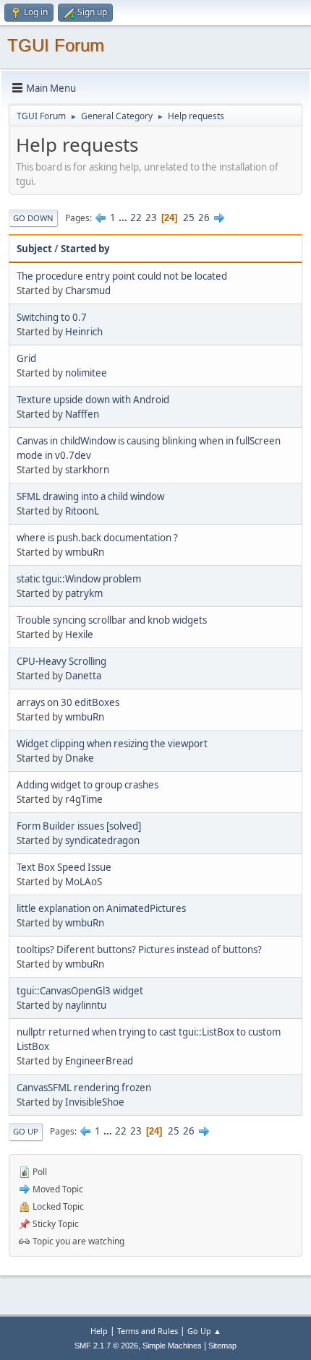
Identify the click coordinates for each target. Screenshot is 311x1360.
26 (204, 217)
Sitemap (222, 1345)
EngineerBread (99, 1060)
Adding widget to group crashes (87, 784)
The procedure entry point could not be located (122, 276)
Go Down (33, 217)
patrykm (84, 593)
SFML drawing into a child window (90, 496)
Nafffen (82, 414)
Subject (34, 248)
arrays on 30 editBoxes (68, 702)
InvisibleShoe (94, 1102)
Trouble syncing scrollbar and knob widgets (112, 620)
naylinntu (85, 1005)
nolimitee (86, 372)
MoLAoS (83, 881)
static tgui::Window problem (79, 578)
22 (136, 217)
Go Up (25, 1131)
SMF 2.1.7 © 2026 (106, 1345)
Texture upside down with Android (93, 399)
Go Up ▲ (204, 1330)
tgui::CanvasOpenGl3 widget (80, 990)
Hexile (79, 634)
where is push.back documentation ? (97, 537)
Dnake (79, 758)
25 (189, 217)
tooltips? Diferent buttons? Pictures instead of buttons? (139, 949)
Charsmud (88, 290)
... (124, 217)
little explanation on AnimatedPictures (101, 908)
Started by (85, 248)
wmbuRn (84, 552)
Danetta (83, 675)
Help (99, 1330)
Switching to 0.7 (52, 317)
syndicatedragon (102, 840)
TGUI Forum (55, 45)
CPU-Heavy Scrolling (61, 661)
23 (151, 217)
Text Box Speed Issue (64, 867)
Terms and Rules (147, 1330)
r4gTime (84, 799)
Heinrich (84, 331)
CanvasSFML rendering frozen (84, 1087)
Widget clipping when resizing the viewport (112, 743)
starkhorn (87, 469)
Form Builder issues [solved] (79, 825)
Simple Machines (172, 1345)
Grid (26, 358)
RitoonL (82, 510)
